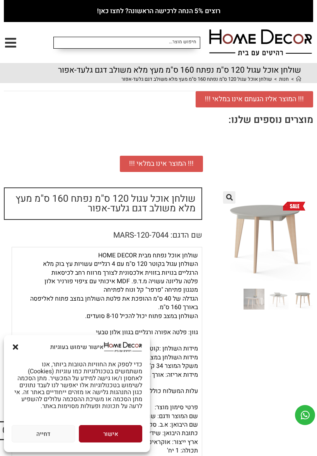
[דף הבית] (298, 79)
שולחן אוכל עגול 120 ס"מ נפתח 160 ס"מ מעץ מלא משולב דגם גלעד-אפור (196, 79)
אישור (110, 434)
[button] (15, 347)
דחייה (43, 434)
